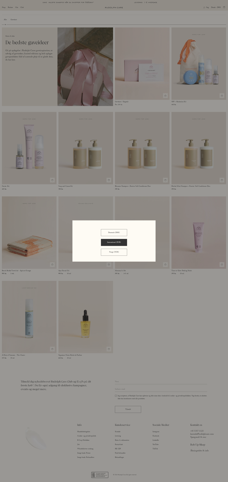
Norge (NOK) (114, 252)
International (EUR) (114, 242)
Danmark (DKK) (114, 232)
